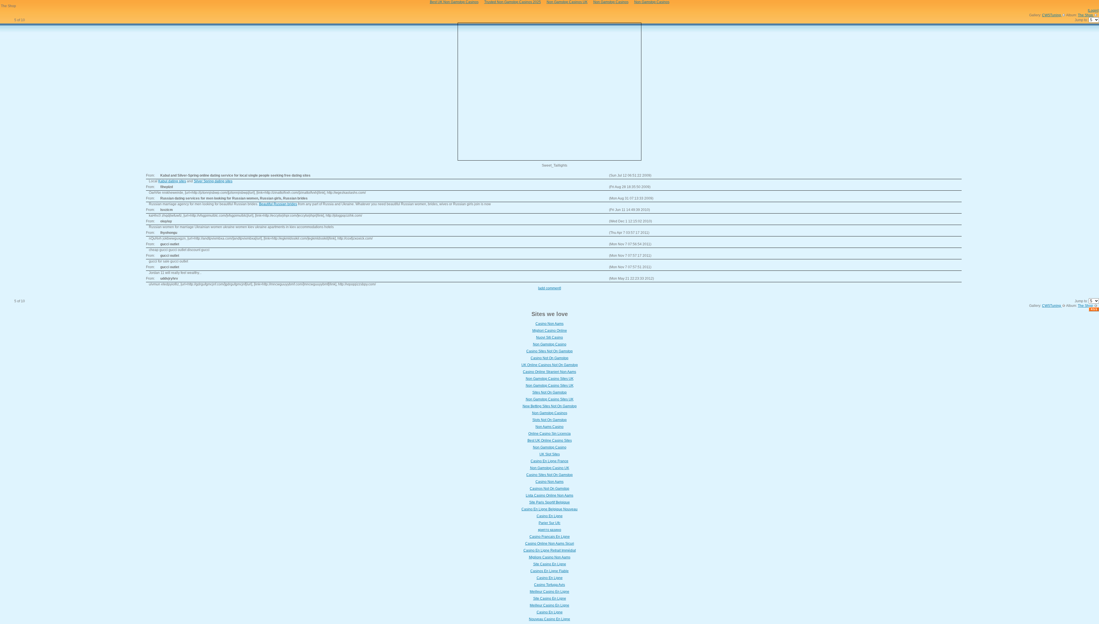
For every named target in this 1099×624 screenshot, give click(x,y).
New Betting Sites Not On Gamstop (550, 406)
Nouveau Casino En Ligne (549, 619)
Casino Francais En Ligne (549, 537)
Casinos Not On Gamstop (549, 489)
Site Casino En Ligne (549, 564)
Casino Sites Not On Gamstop (549, 351)
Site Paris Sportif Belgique (549, 502)
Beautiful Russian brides (278, 204)
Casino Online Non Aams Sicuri (549, 544)
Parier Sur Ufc (549, 523)
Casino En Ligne (550, 516)
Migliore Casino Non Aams (549, 557)
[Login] (1093, 11)
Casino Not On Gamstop (549, 358)
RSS (1094, 309)
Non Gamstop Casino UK (549, 468)
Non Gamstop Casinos (549, 413)
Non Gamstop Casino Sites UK (550, 379)
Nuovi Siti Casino (549, 337)
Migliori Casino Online (549, 331)
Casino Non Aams (549, 324)
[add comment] (549, 288)
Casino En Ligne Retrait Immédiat (549, 550)
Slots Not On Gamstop (549, 420)
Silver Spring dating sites (213, 181)
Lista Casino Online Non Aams (549, 495)
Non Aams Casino (549, 427)
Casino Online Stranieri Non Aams (549, 372)
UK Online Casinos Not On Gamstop (549, 365)
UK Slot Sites (549, 454)
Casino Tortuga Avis (549, 585)
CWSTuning (1052, 15)
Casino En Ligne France (549, 461)
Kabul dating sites (172, 181)
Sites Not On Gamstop (549, 392)
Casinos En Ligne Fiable (549, 571)
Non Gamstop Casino (549, 344)
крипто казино (549, 530)
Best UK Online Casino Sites (549, 441)
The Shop (1086, 15)
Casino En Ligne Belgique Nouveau (549, 509)
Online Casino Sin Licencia (549, 434)
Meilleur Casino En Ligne (549, 592)
